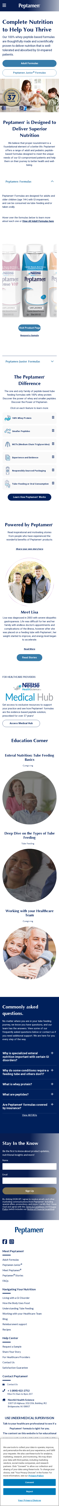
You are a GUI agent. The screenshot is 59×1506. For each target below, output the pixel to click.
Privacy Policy (36, 1475)
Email (5, 1174)
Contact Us (8, 1362)
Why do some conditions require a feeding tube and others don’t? (26, 1072)
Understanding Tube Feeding (18, 1308)
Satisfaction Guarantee (15, 1367)
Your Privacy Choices (29, 1500)
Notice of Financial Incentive (40, 1209)
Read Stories (29, 657)
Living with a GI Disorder (16, 1297)
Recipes (6, 1329)
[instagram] (11, 1241)
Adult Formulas (29, 63)
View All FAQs (29, 1115)
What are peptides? (16, 1094)
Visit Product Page (29, 328)
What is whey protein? (17, 1084)
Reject (29, 1491)
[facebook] (4, 1241)
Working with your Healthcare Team (22, 1313)
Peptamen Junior (12, 1264)
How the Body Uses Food (16, 1303)
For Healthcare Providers (16, 1357)
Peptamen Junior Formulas (29, 72)
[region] (29, 1472)
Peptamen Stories (12, 1275)
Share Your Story (11, 1351)
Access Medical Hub (21, 723)
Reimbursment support (14, 1324)
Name (5, 1160)
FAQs (5, 1280)
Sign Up (29, 1191)
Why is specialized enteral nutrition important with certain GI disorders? (26, 1056)
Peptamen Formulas (18, 181)
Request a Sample (11, 1346)
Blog (5, 1318)
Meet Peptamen (11, 1270)
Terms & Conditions (35, 1206)
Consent (29, 1482)
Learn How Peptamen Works (29, 497)
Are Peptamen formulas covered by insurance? (25, 1106)
